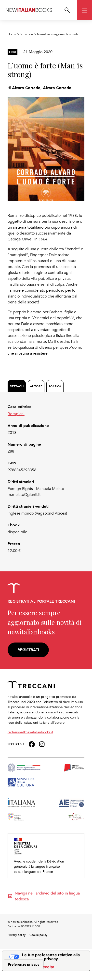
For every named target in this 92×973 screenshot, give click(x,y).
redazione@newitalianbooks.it (30, 732)
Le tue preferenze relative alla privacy (51, 956)
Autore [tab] (36, 386)
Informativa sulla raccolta (30, 966)
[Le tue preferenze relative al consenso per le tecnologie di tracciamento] (23, 964)
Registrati (28, 650)
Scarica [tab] (55, 386)
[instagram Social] (42, 743)
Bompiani (16, 413)
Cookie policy (38, 934)
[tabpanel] (46, 479)
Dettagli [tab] (17, 386)
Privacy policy (17, 934)
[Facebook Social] (32, 743)
